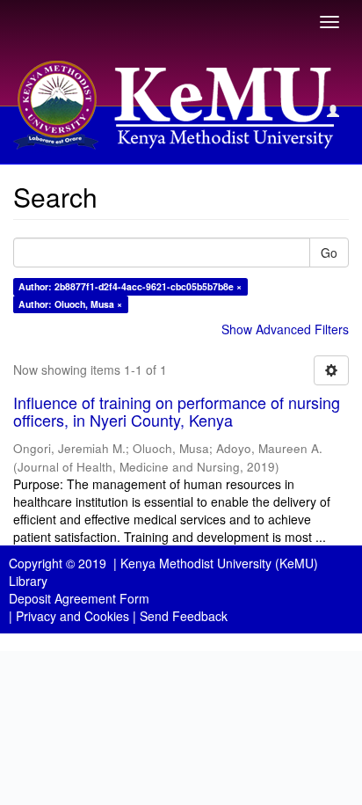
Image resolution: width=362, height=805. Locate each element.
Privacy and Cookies (72, 616)
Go (329, 252)
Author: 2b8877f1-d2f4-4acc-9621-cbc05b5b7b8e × (130, 286)
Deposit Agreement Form (79, 598)
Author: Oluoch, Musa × (70, 304)
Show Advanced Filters (285, 329)
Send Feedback (184, 616)
